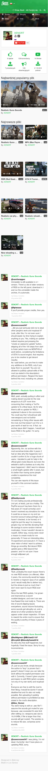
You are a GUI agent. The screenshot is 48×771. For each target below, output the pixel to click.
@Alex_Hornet (17, 703)
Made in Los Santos (9, 762)
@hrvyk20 (15, 640)
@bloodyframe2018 (29, 640)
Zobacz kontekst (18, 296)
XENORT (19, 32)
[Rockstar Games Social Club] (18, 36)
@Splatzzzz (16, 307)
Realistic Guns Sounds (31, 276)
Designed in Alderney (10, 760)
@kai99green (17, 637)
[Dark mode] (40, 10)
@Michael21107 (31, 637)
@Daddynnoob (18, 498)
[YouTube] (15, 36)
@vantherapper (18, 279)
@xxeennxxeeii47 (19, 325)
